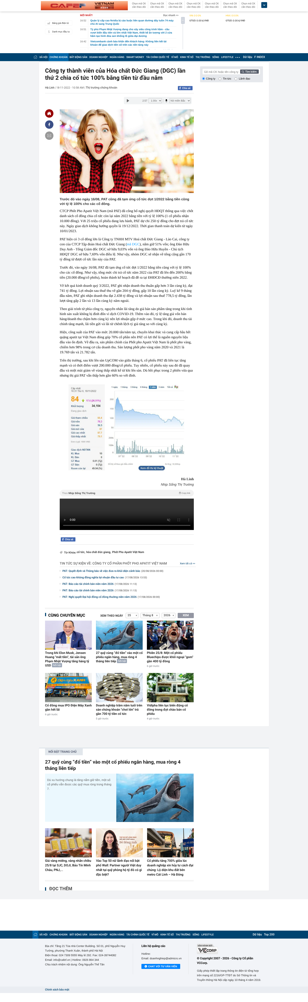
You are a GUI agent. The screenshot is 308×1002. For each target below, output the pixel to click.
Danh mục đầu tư (61, 31)
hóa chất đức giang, (98, 552)
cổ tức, (81, 552)
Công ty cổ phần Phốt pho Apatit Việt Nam (129, 563)
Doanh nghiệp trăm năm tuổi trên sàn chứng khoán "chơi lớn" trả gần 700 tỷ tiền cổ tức (119, 710)
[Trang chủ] (35, 57)
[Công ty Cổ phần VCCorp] (230, 949)
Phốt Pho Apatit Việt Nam (128, 552)
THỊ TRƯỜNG (202, 57)
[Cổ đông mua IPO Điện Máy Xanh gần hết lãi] (68, 687)
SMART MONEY (135, 57)
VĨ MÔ (174, 57)
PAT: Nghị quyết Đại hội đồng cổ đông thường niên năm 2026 (111, 597)
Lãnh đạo (244, 78)
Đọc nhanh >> (171, 15)
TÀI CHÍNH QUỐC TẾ (157, 57)
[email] (49, 135)
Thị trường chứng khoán (101, 87)
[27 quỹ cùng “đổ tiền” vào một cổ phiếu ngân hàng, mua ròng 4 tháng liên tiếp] (119, 635)
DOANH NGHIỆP (98, 57)
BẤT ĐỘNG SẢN (78, 57)
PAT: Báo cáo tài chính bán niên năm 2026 (99, 584)
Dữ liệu (247, 57)
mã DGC (133, 244)
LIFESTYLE (227, 57)
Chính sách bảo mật (57, 989)
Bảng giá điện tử (60, 23)
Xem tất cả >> (187, 563)
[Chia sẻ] (49, 124)
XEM (186, 615)
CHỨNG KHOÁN (58, 57)
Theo (126, 493)
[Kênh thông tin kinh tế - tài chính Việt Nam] (84, 5)
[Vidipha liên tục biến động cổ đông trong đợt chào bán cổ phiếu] (170, 687)
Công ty (210, 78)
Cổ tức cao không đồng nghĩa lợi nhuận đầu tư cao (104, 577)
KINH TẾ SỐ (186, 57)
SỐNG (215, 57)
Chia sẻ (186, 88)
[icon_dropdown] (264, 5)
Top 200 (269, 934)
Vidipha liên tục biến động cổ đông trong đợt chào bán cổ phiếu (167, 710)
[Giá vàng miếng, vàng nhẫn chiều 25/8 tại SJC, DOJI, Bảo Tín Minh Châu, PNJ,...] (68, 843)
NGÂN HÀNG (117, 57)
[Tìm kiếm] (249, 71)
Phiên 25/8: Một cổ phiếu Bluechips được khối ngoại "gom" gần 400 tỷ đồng (170, 657)
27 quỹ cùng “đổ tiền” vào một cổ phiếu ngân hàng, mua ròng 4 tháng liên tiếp (119, 657)
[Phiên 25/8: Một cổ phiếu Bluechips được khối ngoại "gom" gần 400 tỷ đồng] (170, 635)
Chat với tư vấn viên (162, 966)
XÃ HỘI (43, 57)
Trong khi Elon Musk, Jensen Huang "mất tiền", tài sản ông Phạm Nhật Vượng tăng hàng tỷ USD (67, 659)
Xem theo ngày (111, 615)
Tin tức (227, 78)
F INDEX (259, 57)
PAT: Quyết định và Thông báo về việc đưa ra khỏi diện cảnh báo (112, 571)
